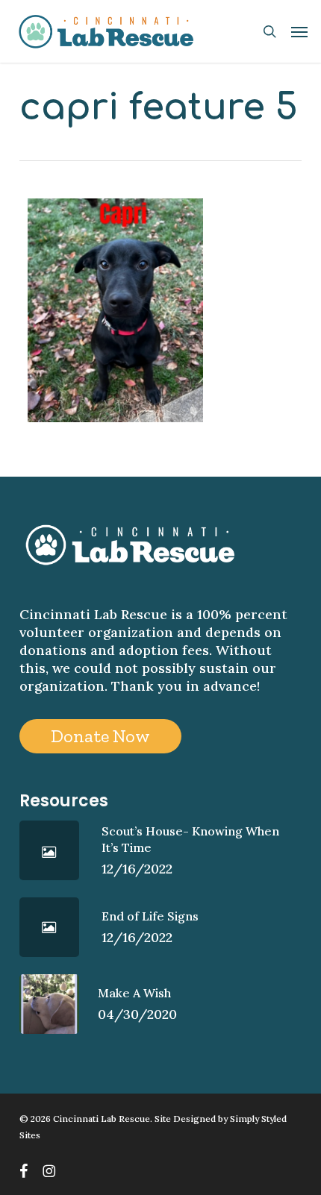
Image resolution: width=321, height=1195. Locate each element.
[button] (299, 31)
